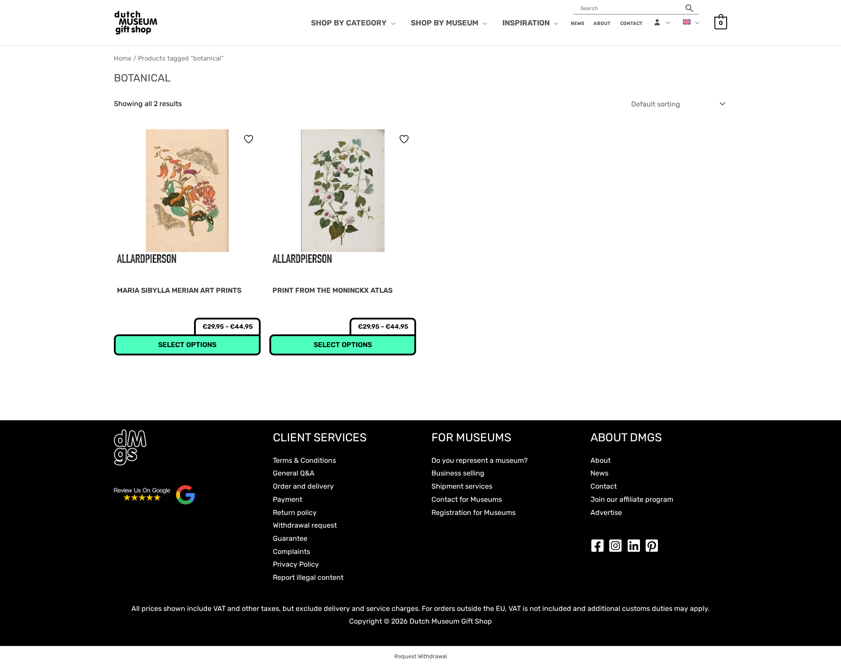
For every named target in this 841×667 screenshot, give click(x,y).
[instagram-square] (617, 546)
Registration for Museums (473, 512)
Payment (287, 499)
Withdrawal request (305, 525)
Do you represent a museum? (479, 460)
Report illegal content (308, 577)
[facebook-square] (599, 546)
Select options (187, 345)
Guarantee (290, 538)
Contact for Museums (466, 499)
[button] (391, 22)
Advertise (606, 512)
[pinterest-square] (654, 546)
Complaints (291, 551)
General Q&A (293, 473)
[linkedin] (636, 546)
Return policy (295, 512)
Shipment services (461, 486)
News (599, 473)
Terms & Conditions (304, 460)
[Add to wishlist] (249, 139)
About (600, 460)
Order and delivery (303, 486)
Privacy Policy (296, 564)
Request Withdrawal (420, 656)
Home (122, 58)
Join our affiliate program (631, 499)
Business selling (457, 473)
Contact (603, 486)
